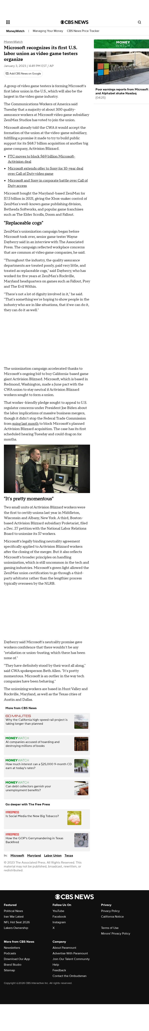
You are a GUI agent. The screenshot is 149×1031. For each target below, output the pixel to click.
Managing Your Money (48, 31)
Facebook (59, 916)
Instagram (59, 922)
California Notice (112, 916)
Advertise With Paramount (70, 953)
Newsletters (12, 947)
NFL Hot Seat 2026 (17, 922)
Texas (69, 856)
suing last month (25, 423)
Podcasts (10, 953)
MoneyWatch (15, 31)
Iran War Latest (14, 916)
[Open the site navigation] (29, 22)
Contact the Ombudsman (70, 976)
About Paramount (64, 947)
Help (56, 964)
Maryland (34, 856)
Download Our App (17, 959)
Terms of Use (110, 927)
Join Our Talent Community (71, 959)
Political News (13, 911)
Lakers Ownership (16, 927)
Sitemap (9, 970)
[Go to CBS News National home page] (74, 22)
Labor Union (53, 856)
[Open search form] (139, 22)
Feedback (59, 970)
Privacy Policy (110, 911)
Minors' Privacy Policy (115, 933)
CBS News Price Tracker (83, 31)
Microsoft (17, 856)
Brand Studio (12, 964)
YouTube (58, 911)
